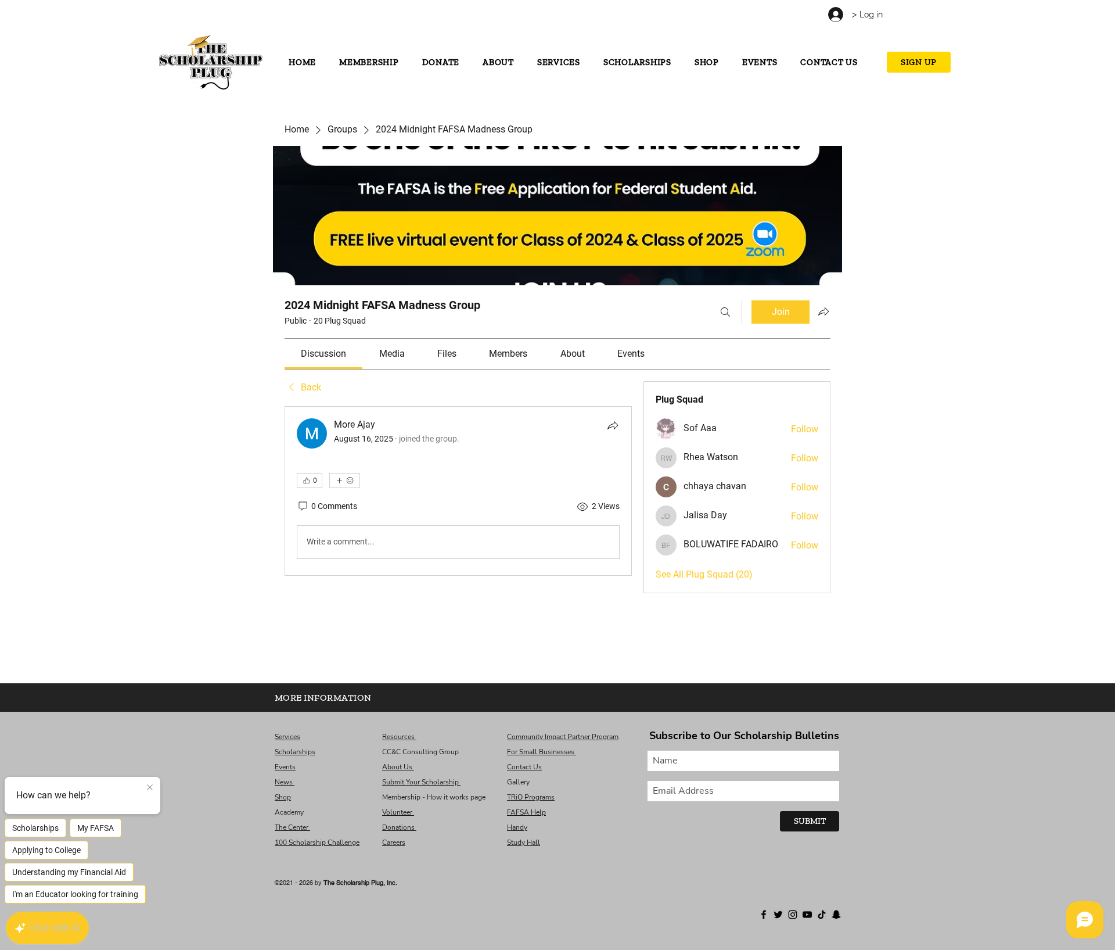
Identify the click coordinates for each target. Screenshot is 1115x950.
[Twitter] (230, 16)
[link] (323, 353)
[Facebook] (217, 16)
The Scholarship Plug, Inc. (360, 883)
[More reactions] (344, 480)
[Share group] (823, 311)
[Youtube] (255, 16)
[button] (909, 12)
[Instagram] (242, 16)
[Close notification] (149, 788)
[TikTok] (268, 16)
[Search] (725, 312)
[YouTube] (807, 914)
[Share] (613, 425)
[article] (458, 491)
